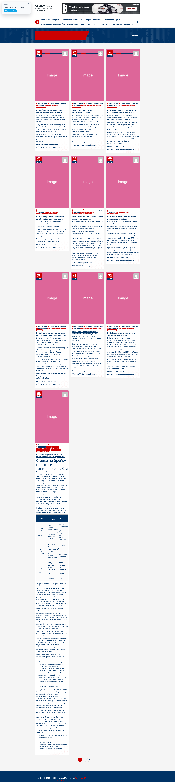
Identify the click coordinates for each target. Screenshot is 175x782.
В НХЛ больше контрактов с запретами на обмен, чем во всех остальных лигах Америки (52, 111)
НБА (58, 328)
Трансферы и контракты (50, 20)
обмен (49, 105)
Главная (134, 35)
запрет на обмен (113, 105)
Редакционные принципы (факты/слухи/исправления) (62, 24)
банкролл (48, 447)
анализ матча (41, 447)
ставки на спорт (54, 448)
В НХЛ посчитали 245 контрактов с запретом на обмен (87, 218)
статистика (55, 105)
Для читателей (104, 24)
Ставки (52, 445)
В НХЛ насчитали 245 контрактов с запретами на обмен (123, 218)
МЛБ (55, 328)
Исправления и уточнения (123, 24)
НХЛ (46, 105)
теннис (48, 450)
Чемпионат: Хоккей (41, 213)
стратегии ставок (41, 450)
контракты (41, 105)
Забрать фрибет (10, 11)
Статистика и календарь (72, 20)
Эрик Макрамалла (41, 107)
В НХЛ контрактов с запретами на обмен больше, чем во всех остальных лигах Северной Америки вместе (50, 218)
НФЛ (61, 328)
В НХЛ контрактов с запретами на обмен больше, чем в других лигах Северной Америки (51, 334)
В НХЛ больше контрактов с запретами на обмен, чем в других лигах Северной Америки (87, 333)
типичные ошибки (56, 450)
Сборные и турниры (93, 20)
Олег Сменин (42, 103)
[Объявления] (101, 8)
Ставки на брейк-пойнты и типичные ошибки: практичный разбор (51, 455)
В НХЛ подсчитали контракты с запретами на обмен (121, 334)
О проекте (91, 24)
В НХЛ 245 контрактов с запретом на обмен (83, 111)
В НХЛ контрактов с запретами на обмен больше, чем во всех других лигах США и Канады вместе (121, 111)
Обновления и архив (112, 20)
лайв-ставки (55, 447)
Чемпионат (97, 105)
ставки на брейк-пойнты (43, 448)
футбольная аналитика (42, 451)
